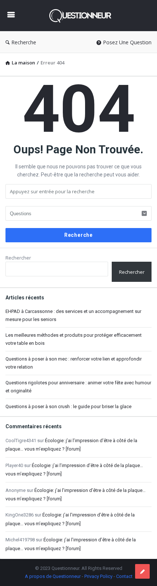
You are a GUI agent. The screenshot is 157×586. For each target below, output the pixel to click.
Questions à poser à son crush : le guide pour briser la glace (68, 406)
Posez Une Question (127, 42)
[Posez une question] (142, 571)
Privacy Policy (98, 576)
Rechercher (18, 257)
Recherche (23, 42)
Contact (124, 576)
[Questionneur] (82, 15)
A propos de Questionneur (53, 576)
